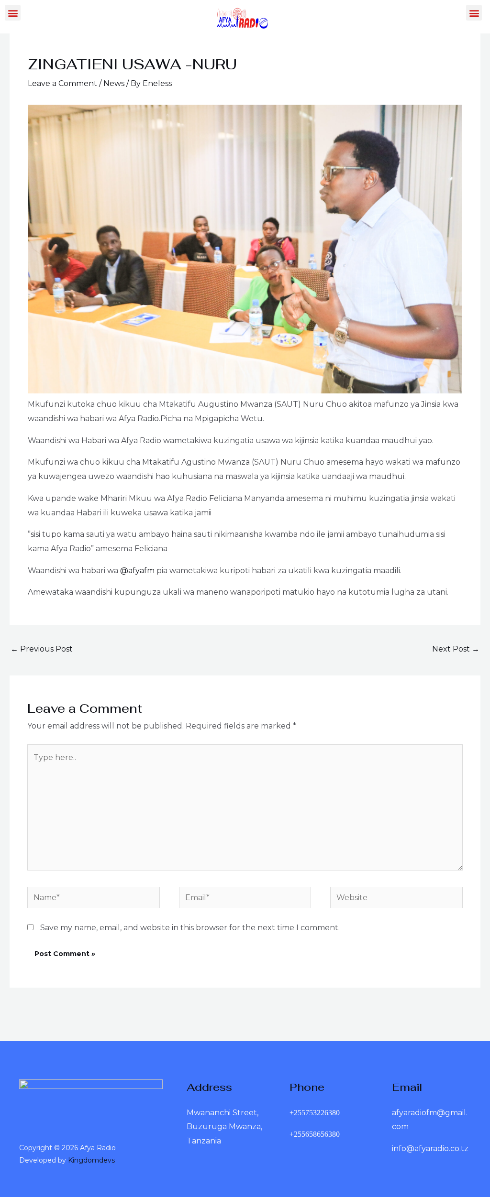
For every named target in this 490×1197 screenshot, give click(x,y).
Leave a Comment (62, 83)
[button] (13, 13)
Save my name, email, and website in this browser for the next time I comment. (190, 927)
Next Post (455, 648)
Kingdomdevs (91, 1160)
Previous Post (42, 648)
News (113, 83)
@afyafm (137, 570)
